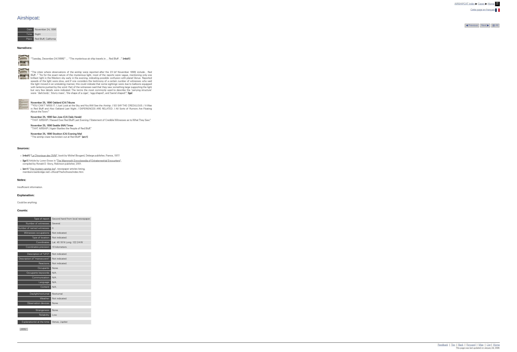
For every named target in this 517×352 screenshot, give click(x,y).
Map (481, 345)
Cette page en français (483, 10)
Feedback (443, 345)
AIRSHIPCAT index (465, 4)
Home (491, 4)
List (489, 345)
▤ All (495, 25)
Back (460, 345)
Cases (481, 4)
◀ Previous (472, 25)
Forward (471, 345)
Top (453, 345)
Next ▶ (485, 25)
